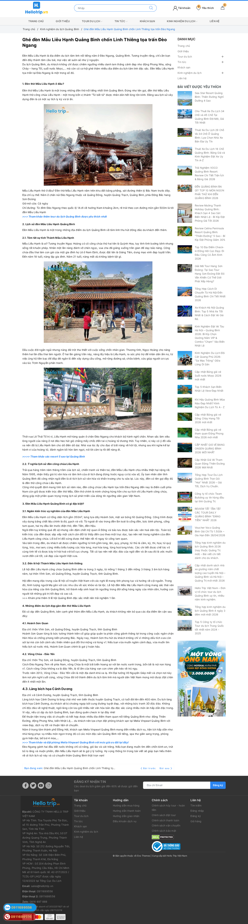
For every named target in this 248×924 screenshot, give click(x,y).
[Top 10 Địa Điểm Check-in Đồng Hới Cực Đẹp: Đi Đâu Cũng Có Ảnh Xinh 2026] (185, 249)
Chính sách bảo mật (164, 830)
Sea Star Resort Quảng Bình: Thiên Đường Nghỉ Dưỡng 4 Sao (209, 96)
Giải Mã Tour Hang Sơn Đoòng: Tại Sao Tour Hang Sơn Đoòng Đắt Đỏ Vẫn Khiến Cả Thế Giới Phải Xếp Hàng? (209, 273)
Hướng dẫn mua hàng (126, 805)
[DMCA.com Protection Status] (163, 836)
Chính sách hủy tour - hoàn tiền (168, 807)
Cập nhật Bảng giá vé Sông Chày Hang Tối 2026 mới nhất (208, 418)
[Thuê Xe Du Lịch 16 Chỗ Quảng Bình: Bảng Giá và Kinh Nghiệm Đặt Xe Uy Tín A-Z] (185, 151)
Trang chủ (36, 21)
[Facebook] (25, 785)
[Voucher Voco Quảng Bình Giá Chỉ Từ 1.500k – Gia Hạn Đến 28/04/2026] (185, 530)
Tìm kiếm (196, 805)
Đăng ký (218, 785)
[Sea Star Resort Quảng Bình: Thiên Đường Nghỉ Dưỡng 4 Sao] (185, 98)
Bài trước (150, 768)
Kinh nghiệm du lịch (181, 21)
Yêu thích (206, 7)
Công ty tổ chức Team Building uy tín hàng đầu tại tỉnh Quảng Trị (209, 497)
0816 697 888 (38, 901)
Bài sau (165, 768)
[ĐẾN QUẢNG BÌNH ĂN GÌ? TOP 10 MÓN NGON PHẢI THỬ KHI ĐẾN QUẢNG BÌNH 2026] (185, 188)
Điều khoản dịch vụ (125, 821)
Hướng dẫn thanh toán (127, 810)
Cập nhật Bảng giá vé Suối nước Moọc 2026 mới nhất (208, 375)
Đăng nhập (197, 810)
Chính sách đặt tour (164, 815)
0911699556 (45, 891)
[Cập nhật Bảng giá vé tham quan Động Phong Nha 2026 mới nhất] (185, 432)
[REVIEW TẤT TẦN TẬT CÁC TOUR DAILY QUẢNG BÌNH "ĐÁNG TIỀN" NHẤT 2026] (185, 514)
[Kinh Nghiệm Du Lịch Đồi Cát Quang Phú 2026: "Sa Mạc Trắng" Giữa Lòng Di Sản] (185, 358)
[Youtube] (41, 785)
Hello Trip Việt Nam (177, 855)
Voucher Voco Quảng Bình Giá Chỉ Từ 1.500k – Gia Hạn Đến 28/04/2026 (210, 531)
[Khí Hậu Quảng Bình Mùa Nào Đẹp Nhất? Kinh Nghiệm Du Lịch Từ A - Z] (185, 402)
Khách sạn (147, 21)
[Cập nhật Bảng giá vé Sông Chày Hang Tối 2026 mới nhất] (185, 417)
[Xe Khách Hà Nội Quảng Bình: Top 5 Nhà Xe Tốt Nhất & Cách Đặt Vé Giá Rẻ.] (185, 311)
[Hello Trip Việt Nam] (36, 7)
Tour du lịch (91, 21)
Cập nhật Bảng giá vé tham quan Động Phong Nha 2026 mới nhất (209, 433)
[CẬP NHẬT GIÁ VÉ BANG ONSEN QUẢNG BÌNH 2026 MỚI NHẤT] (185, 447)
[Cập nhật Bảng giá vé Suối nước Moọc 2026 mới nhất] (185, 374)
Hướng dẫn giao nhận (126, 816)
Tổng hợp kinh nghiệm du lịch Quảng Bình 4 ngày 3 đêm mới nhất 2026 (210, 610)
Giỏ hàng (195, 821)
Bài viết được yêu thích (199, 87)
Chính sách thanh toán (165, 820)
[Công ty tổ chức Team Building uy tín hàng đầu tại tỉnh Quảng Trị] (185, 497)
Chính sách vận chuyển (166, 825)
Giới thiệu (63, 21)
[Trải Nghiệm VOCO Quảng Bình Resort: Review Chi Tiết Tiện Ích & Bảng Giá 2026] (185, 170)
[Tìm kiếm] (151, 8)
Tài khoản (184, 7)
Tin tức (120, 21)
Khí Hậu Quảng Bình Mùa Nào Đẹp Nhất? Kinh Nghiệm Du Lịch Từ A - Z (210, 403)
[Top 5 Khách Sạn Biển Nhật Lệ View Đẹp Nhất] (185, 389)
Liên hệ (215, 21)
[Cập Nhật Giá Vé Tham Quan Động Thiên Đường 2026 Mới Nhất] (185, 462)
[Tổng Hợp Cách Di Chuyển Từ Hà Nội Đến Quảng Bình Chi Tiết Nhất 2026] (185, 291)
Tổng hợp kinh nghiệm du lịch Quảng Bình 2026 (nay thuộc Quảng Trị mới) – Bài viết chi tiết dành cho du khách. (210, 550)
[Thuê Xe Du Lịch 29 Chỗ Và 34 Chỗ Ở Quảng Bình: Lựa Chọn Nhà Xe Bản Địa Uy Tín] (185, 132)
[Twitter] (33, 785)
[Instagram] (48, 785)
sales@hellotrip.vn (42, 886)
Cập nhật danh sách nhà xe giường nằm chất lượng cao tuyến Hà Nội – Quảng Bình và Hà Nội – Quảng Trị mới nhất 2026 (210, 573)
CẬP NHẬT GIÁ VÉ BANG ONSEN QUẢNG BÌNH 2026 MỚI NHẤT (210, 448)
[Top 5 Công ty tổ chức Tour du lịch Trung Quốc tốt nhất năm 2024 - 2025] (185, 625)
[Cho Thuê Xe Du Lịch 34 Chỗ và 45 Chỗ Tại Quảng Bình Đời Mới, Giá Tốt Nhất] (185, 114)
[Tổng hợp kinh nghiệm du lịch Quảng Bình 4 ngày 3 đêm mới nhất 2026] (185, 610)
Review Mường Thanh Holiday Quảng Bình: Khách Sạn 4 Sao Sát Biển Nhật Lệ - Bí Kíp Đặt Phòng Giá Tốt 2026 (210, 213)
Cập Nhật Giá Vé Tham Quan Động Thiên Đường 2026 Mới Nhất (210, 463)
